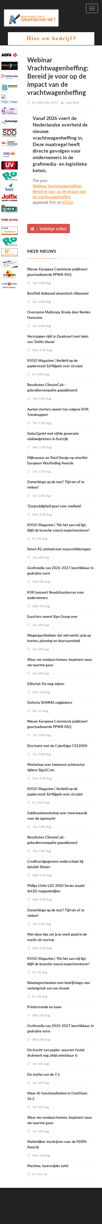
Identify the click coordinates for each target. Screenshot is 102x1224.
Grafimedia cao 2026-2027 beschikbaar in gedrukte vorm (60, 570)
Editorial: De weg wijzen (45, 684)
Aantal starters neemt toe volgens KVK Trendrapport (58, 412)
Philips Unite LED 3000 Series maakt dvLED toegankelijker (56, 888)
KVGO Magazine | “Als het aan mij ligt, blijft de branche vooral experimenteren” (58, 527)
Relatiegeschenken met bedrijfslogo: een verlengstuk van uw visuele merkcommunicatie (58, 988)
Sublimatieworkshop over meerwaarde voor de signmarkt (57, 816)
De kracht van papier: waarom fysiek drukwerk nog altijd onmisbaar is (56, 1053)
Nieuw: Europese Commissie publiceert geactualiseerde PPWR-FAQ (57, 272)
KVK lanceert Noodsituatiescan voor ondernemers (55, 595)
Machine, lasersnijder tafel (47, 1166)
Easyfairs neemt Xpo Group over (52, 617)
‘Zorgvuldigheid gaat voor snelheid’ (54, 506)
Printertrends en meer (44, 1007)
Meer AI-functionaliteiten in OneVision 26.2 (57, 1096)
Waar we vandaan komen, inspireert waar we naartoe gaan (59, 662)
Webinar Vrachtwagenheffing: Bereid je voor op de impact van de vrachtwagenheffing (59, 191)
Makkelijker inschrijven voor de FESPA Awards (56, 1144)
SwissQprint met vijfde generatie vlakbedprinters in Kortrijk (53, 436)
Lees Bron (72, 102)
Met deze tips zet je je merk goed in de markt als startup (57, 937)
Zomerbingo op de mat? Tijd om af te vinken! (55, 484)
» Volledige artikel (50, 228)
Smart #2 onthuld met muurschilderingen (59, 549)
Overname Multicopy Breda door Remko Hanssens (58, 315)
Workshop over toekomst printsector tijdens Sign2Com (56, 767)
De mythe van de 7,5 (43, 1075)
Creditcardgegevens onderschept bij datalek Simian (55, 864)
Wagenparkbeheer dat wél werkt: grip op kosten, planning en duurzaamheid (59, 638)
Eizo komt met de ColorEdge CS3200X (57, 746)
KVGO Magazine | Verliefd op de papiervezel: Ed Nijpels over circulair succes (55, 366)
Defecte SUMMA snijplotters (49, 703)
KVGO (67, 203)
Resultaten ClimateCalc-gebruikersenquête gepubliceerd (52, 387)
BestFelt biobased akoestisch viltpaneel (57, 293)
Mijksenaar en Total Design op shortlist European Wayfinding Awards (57, 460)
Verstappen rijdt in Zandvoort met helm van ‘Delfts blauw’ (57, 339)
